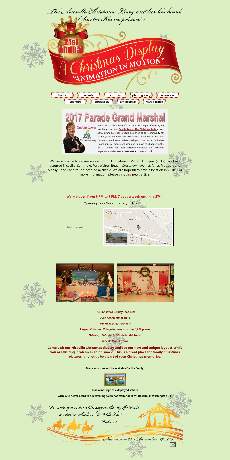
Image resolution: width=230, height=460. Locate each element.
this (128, 174)
